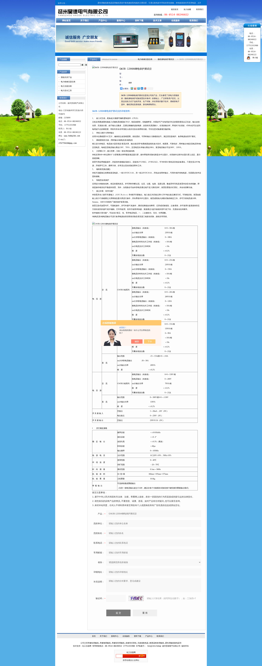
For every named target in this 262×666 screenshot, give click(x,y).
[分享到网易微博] (145, 88)
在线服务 (175, 20)
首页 (94, 636)
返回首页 (174, 9)
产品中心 (103, 20)
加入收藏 (187, 9)
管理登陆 (96, 646)
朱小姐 (254, 58)
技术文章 (157, 20)
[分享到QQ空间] (131, 88)
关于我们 (84, 20)
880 (130, 83)
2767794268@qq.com (68, 143)
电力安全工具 (66, 90)
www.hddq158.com (72, 136)
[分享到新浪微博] (135, 88)
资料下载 (139, 20)
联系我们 (199, 9)
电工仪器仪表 (66, 86)
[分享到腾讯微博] (138, 88)
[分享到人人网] (141, 88)
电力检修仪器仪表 (68, 82)
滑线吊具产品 (66, 77)
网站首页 (66, 20)
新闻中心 (121, 20)
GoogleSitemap (154, 646)
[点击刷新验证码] (136, 598)
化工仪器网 (131, 652)
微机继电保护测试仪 (166, 59)
